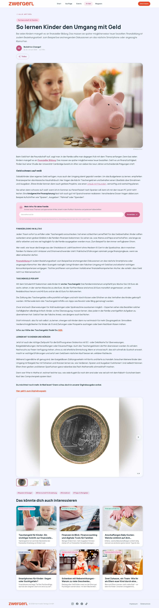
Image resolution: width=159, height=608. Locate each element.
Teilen (24, 56)
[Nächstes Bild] (138, 437)
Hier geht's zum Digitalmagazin (31, 391)
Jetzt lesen (144, 4)
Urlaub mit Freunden (96, 184)
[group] (79, 437)
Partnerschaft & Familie (28, 20)
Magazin (98, 4)
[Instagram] (72, 604)
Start (59, 4)
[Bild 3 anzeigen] (46, 482)
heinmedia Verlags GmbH (44, 604)
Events (79, 4)
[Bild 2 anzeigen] (33, 482)
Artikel (88, 4)
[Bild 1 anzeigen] (21, 482)
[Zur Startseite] (21, 4)
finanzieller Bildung (47, 160)
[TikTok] (86, 604)
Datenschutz (145, 604)
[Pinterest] (82, 604)
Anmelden (131, 214)
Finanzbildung (23, 261)
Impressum (134, 604)
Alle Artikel (25, 14)
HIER (60, 330)
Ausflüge (68, 4)
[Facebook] (77, 604)
